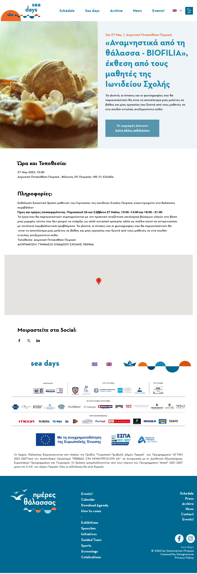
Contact (187, 514)
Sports (86, 546)
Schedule (187, 493)
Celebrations (91, 557)
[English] (109, 364)
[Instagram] (190, 538)
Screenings (89, 551)
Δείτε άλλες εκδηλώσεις (132, 130)
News (190, 509)
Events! (87, 494)
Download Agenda (94, 505)
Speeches (88, 528)
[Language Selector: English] (177, 10)
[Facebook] (179, 538)
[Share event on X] (29, 340)
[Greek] (95, 364)
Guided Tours (91, 540)
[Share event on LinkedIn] (38, 340)
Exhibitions (89, 522)
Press (189, 498)
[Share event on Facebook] (19, 340)
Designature (185, 554)
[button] (189, 11)
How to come (91, 511)
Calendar (88, 499)
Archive (188, 504)
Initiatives (89, 534)
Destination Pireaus (180, 550)
